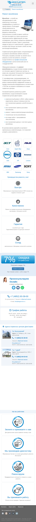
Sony (28, 172)
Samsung (18, 172)
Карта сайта (12, 506)
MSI (8, 172)
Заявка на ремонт (18, 268)
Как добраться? (16, 343)
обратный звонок (26, 299)
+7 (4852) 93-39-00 (15, 5)
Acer (7, 149)
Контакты (3, 506)
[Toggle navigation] (32, 3)
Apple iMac (18, 149)
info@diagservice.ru (20, 301)
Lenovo (28, 160)
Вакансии (20, 506)
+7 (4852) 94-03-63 (20, 357)
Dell (8, 160)
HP (18, 160)
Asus (28, 149)
